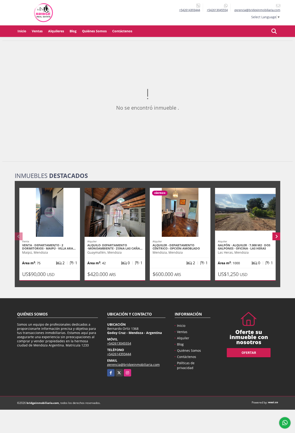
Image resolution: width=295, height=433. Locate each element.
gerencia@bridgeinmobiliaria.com (133, 364)
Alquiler (183, 338)
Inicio (22, 31)
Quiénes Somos (94, 31)
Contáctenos (122, 31)
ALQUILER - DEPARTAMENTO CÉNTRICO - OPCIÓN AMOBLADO (176, 247)
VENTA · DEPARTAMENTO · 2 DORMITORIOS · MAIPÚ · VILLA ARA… (49, 247)
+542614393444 (189, 10)
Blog (73, 31)
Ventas (37, 31)
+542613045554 (217, 10)
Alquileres (56, 31)
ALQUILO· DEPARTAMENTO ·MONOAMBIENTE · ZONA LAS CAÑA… (114, 247)
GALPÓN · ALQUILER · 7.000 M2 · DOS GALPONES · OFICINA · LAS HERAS (244, 247)
